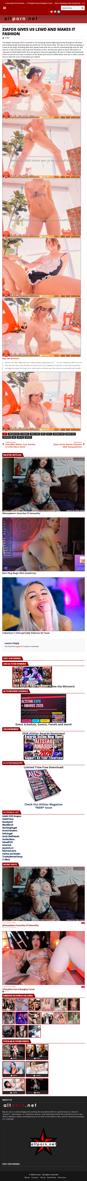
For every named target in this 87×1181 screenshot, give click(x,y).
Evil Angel (7, 833)
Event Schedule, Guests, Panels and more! (44, 724)
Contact (34, 1177)
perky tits (70, 434)
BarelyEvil (7, 821)
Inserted (6, 844)
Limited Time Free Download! (43, 767)
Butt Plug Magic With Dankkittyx (17, 3)
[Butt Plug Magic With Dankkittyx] (43, 544)
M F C (49, 434)
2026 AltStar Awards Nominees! (43, 733)
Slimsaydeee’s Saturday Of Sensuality (21, 513)
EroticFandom (9, 830)
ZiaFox (22, 42)
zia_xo (20, 437)
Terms (42, 1177)
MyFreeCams (59, 434)
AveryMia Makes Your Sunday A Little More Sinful (20, 444)
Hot (43, 434)
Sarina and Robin (11, 853)
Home (4, 25)
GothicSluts (8, 839)
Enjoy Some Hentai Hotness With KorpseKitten (67, 444)
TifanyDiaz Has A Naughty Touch (18, 989)
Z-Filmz (6, 859)
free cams (35, 434)
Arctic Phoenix (10, 927)
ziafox (28, 437)
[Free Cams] (43, 89)
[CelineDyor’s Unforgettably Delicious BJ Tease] (43, 604)
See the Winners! (63, 686)
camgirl (24, 434)
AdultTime (7, 818)
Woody (7, 991)
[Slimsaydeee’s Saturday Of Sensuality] (43, 484)
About (27, 1177)
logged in (19, 646)
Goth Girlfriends (10, 836)
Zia (20, 362)
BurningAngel (9, 827)
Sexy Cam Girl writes (10, 358)
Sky (8, 38)
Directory (62, 1177)
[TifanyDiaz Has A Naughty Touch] (43, 958)
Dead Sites (51, 1177)
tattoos (6, 437)
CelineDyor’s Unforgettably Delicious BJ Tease (50, 3)
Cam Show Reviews (13, 25)
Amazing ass (14, 434)
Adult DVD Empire (11, 816)
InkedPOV (7, 842)
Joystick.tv (7, 847)
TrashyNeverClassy (12, 856)
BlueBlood (7, 824)
